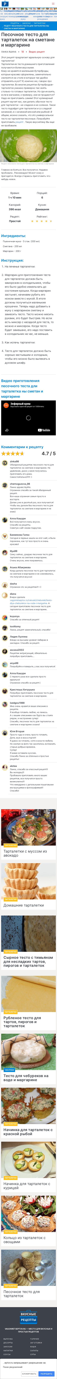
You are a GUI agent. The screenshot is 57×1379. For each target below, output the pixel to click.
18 (22, 51)
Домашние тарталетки (24, 905)
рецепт (19, 122)
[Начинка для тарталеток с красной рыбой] (28, 1106)
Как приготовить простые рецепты (5, 4)
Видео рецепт (37, 51)
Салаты (34, 1351)
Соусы (7, 1354)
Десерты (8, 1343)
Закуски (8, 1347)
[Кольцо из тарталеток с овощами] (28, 1214)
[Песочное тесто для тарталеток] (28, 1268)
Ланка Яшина (8, 51)
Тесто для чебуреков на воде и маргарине (26, 1078)
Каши (33, 1347)
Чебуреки (9, 1070)
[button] (53, 4)
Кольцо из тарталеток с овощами (25, 1240)
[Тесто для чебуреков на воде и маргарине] (28, 1052)
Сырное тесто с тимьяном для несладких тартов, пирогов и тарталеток (28, 962)
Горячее (34, 1339)
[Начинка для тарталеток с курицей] (28, 1160)
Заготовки (36, 1343)
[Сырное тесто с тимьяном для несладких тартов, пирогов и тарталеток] (28, 934)
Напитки (8, 1351)
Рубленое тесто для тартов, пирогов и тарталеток (22, 1022)
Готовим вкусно (28, 1317)
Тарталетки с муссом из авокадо (25, 853)
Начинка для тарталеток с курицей (27, 1186)
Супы (33, 1354)
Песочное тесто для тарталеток (22, 1294)
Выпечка (8, 1339)
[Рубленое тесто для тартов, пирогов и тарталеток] (28, 994)
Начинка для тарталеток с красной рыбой (28, 1132)
